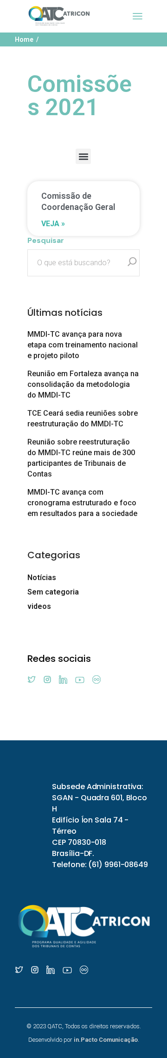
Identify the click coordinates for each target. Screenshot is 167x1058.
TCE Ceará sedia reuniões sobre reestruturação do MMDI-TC (82, 418)
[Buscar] (132, 262)
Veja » (53, 223)
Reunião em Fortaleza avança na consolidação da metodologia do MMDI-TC (83, 384)
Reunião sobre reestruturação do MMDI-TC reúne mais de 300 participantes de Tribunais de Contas (81, 458)
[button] (83, 156)
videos (39, 606)
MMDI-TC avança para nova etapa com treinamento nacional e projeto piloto (82, 345)
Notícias (41, 577)
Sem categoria (53, 592)
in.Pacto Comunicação (106, 1039)
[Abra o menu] (137, 16)
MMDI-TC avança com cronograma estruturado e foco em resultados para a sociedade (82, 503)
